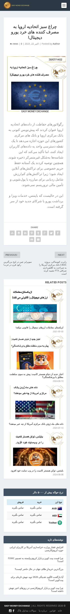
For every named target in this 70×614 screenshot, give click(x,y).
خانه (60, 610)
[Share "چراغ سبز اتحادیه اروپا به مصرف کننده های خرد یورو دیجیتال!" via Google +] (45, 233)
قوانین (52, 610)
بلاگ (19, 610)
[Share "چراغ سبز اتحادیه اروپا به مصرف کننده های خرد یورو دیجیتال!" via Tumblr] (38, 233)
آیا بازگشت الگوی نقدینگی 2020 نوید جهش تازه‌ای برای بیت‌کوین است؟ (37, 578)
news (15, 43)
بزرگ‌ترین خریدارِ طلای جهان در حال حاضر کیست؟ (39, 569)
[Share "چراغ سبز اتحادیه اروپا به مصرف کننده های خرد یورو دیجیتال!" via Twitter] (51, 233)
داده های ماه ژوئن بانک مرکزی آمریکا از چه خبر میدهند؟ (36, 423)
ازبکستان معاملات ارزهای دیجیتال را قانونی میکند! (39, 327)
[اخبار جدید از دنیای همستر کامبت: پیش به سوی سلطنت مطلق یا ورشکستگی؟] (35, 352)
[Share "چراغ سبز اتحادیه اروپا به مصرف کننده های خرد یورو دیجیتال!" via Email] (38, 239)
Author (56, 43)
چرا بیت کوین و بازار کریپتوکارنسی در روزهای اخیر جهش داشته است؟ (36, 589)
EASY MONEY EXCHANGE (17, 605)
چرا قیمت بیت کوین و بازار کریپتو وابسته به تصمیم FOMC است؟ (35, 560)
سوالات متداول (29, 610)
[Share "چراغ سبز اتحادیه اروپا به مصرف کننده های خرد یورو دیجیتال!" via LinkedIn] (25, 233)
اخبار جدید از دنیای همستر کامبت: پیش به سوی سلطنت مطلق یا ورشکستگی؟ (36, 376)
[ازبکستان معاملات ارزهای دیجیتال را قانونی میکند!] (35, 306)
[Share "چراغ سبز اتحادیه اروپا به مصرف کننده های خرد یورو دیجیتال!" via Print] (31, 239)
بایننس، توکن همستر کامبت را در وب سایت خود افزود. (36, 470)
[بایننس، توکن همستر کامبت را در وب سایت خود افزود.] (35, 449)
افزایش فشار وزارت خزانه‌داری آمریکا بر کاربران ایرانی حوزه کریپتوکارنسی (36, 549)
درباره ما (43, 610)
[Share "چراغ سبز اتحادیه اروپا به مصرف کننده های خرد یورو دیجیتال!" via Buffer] (18, 233)
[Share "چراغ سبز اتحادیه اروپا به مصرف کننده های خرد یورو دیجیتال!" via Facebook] (58, 233)
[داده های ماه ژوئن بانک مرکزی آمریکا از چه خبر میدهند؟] (35, 402)
